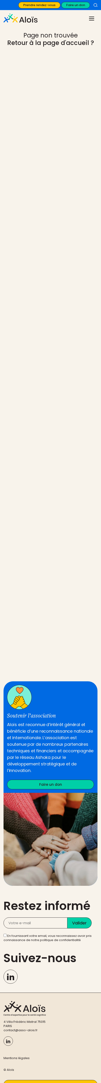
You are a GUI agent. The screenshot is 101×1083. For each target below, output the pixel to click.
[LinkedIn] (11, 977)
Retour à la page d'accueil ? (50, 43)
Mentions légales (17, 1058)
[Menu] (91, 18)
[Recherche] (95, 5)
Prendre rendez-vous (39, 5)
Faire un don (75, 5)
